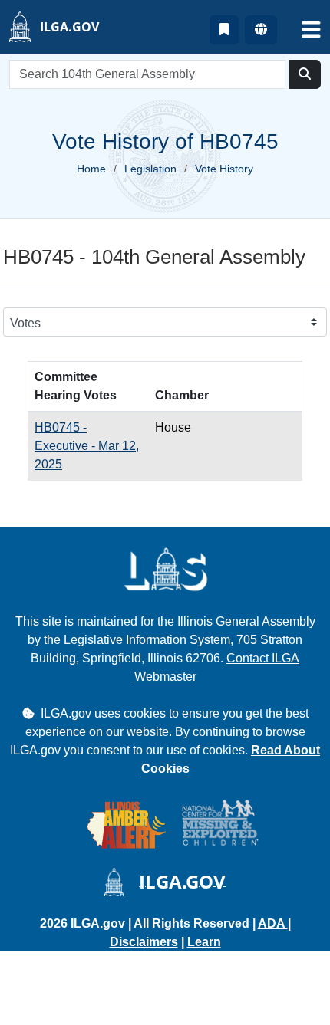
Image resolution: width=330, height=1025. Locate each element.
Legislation (150, 169)
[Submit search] (305, 74)
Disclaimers (144, 941)
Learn (204, 941)
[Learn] (224, 29)
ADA (273, 923)
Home (91, 169)
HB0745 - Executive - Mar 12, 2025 (87, 446)
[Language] (261, 29)
